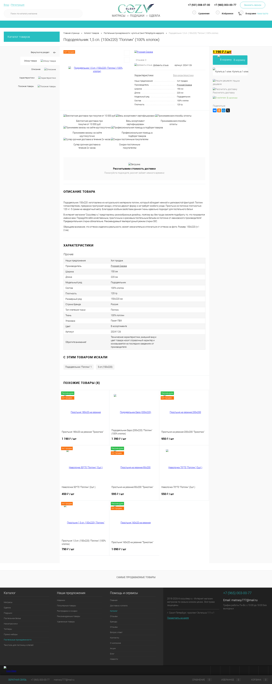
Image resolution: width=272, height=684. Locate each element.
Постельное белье (12, 618)
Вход (6, 5)
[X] (228, 110)
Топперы (8, 629)
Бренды (113, 621)
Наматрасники (11, 624)
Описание (35, 69)
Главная (113, 600)
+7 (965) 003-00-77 (40, 679)
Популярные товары (66, 605)
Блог (112, 654)
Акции (113, 648)
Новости (114, 659)
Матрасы (8, 602)
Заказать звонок (252, 5)
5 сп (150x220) (105, 367)
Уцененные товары (66, 621)
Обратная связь (17, 679)
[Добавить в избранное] (127, 53)
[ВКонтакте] (215, 110)
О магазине (115, 643)
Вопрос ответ (116, 632)
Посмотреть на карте (178, 618)
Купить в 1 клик (239, 71)
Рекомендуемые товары (68, 616)
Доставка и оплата (119, 605)
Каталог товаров (19, 36)
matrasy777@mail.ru (244, 600)
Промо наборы (11, 634)
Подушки (8, 613)
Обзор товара (30, 61)
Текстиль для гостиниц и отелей (18, 645)
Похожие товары (26, 86)
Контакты (114, 638)
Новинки (61, 600)
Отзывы (114, 616)
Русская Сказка (184, 85)
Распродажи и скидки (67, 611)
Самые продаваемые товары (136, 577)
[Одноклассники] (219, 110)
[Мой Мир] (223, 110)
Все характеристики (183, 75)
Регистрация (17, 5)
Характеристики (26, 78)
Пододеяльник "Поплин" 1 (78, 367)
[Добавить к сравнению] (127, 60)
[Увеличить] (97, 69)
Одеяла (7, 607)
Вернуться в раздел (40, 52)
